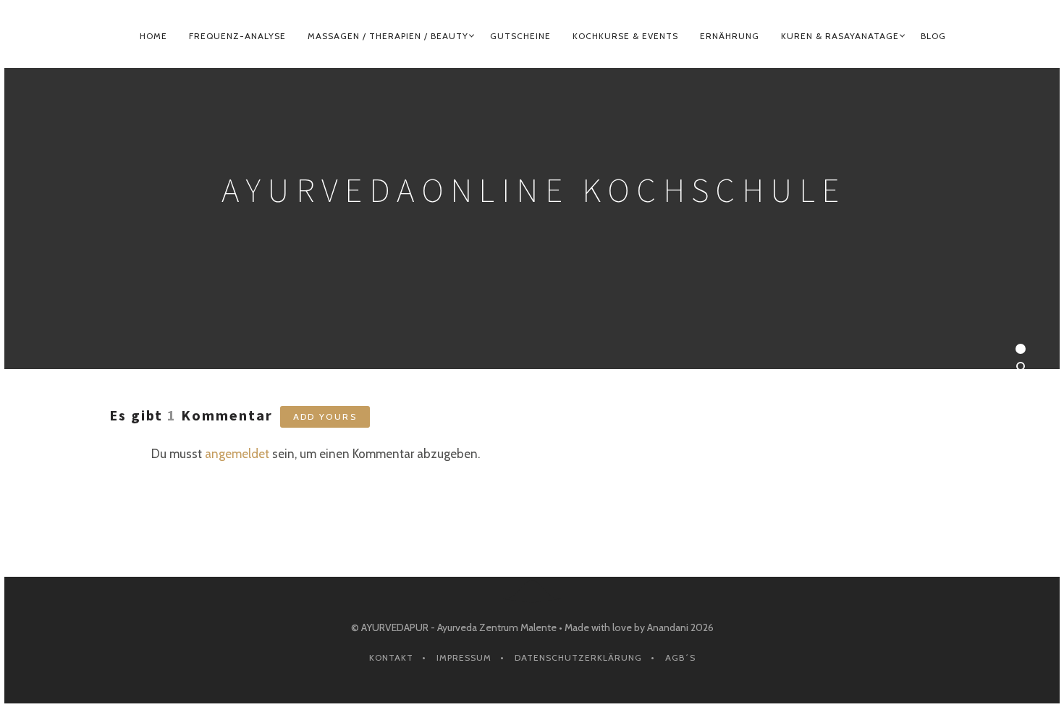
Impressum (463, 657)
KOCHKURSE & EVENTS (625, 35)
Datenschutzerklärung (578, 657)
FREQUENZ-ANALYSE (237, 35)
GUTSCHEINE (520, 35)
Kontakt (391, 657)
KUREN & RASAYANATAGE (840, 35)
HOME (153, 35)
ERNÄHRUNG (729, 35)
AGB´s (680, 657)
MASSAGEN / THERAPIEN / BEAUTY (388, 35)
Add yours (325, 416)
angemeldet (237, 454)
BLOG (933, 35)
